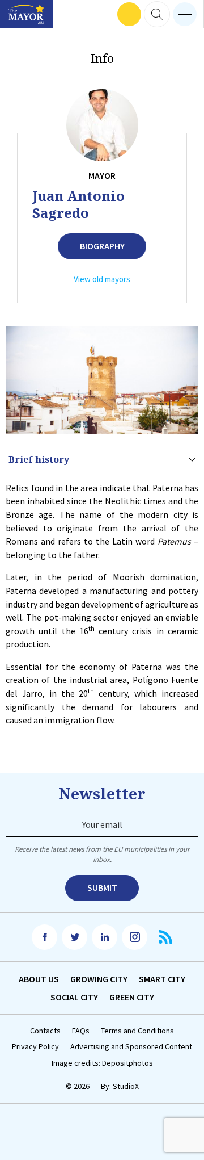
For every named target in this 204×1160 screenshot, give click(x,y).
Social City (74, 997)
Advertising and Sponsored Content (131, 1047)
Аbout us (39, 979)
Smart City (162, 979)
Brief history (38, 459)
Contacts (45, 1031)
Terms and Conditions (137, 1031)
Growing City (99, 979)
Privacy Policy (35, 1047)
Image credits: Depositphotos (102, 1063)
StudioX (126, 1086)
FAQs (81, 1031)
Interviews (28, 14)
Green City (131, 997)
